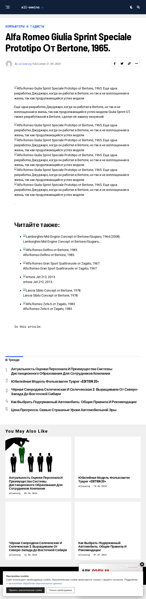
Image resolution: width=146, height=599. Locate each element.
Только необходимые (60, 590)
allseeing (25, 63)
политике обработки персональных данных (36, 583)
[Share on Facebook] (114, 63)
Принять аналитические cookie (25, 590)
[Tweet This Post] (122, 63)
